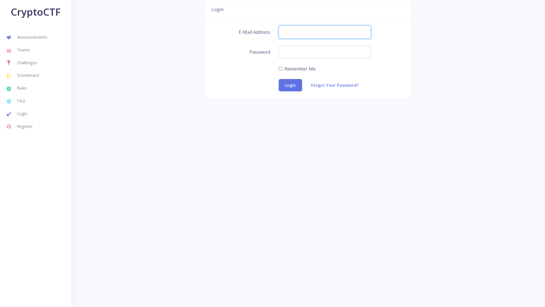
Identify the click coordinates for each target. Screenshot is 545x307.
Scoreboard (28, 75)
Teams (23, 50)
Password (260, 52)
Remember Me (300, 69)
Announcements (32, 37)
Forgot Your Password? (335, 85)
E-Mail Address (254, 32)
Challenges (27, 62)
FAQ (21, 100)
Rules (22, 88)
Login (22, 113)
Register (25, 126)
